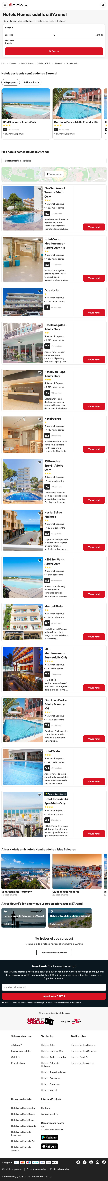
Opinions (15, 1057)
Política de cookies (59, 1169)
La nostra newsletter (21, 1051)
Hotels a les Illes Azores (82, 1063)
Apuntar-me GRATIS (54, 996)
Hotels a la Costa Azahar (23, 1108)
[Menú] (5, 5)
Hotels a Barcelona (50, 1084)
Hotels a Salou (48, 1045)
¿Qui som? (16, 1045)
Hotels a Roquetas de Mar (54, 1072)
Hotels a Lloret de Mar (52, 1051)
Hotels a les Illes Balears (83, 1045)
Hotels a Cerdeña (79, 1057)
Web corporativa (49, 1114)
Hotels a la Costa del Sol (23, 1141)
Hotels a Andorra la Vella (53, 1057)
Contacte (45, 1108)
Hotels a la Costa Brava (22, 1120)
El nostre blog (18, 1063)
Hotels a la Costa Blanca (23, 1114)
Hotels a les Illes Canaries (83, 1051)
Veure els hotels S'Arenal (54, 952)
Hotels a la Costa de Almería (21, 1149)
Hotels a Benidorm (50, 1078)
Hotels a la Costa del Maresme (21, 1133)
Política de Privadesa (72, 1002)
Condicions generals (12, 1169)
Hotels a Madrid (49, 1090)
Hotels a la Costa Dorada (23, 1125)
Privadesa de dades (36, 1169)
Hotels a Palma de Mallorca (50, 1065)
